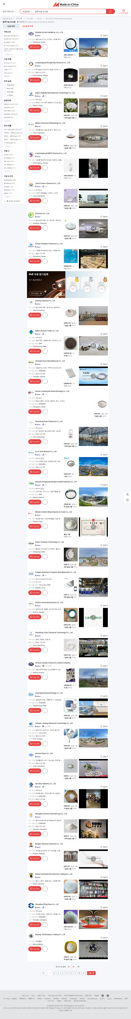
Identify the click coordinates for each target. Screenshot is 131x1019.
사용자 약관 (41, 995)
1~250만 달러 (10, 143)
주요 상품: (31, 39)
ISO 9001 (9, 107)
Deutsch (64, 998)
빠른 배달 (10, 92)
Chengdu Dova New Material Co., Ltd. (50, 361)
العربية (109, 998)
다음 (90, 973)
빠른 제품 (88, 995)
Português (73, 998)
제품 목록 (11, 26)
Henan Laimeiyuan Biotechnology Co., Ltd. (52, 391)
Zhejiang (9, 190)
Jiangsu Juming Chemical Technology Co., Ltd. (54, 723)
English (14, 998)
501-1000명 (9, 168)
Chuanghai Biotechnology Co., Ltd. (49, 693)
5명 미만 (9, 161)
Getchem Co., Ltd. (42, 213)
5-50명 (8, 155)
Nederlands (118, 998)
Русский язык (92, 998)
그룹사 (8, 69)
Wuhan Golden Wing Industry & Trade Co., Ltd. (53, 512)
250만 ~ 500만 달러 (12, 136)
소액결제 (10, 95)
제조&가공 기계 (11, 39)
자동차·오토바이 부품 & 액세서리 (13, 50)
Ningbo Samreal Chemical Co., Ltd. (49, 844)
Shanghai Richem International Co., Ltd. (51, 813)
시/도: (30, 42)
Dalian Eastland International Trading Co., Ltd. (54, 874)
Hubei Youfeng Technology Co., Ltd (49, 542)
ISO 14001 (9, 111)
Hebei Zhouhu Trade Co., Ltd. (47, 330)
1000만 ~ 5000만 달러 (13, 133)
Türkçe (59, 1001)
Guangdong (10, 180)
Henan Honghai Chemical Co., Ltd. (49, 243)
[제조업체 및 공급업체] (65, 4)
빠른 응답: (31, 72)
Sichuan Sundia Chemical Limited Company (52, 662)
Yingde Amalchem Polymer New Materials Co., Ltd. (55, 572)
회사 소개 (25, 995)
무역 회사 (10, 63)
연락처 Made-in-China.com (73, 995)
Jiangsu (9, 187)
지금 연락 (36, 47)
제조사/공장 (10, 66)
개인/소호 (8, 73)
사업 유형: (31, 100)
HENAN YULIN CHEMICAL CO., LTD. (49, 32)
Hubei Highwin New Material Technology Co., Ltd (55, 93)
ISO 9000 (8, 117)
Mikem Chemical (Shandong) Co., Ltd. (50, 123)
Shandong (9, 183)
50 (78, 967)
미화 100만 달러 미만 (13, 129)
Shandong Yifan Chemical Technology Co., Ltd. (54, 632)
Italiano (82, 998)
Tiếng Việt (67, 1001)
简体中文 (23, 998)
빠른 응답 (10, 88)
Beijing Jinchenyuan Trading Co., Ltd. (50, 934)
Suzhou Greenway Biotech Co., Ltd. (49, 602)
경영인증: (31, 588)
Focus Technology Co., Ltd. (68, 1006)
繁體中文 (31, 998)
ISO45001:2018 (11, 114)
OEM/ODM (10, 85)
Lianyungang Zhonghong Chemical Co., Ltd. (52, 62)
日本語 (39, 998)
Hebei (8, 193)
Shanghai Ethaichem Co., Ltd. (47, 904)
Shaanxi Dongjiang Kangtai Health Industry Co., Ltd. (56, 481)
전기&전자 (9, 42)
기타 (6, 76)
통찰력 (96, 995)
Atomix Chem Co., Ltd (44, 753)
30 (73, 967)
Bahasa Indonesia (80, 1001)
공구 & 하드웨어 (11, 45)
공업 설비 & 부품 (11, 36)
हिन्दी (126, 998)
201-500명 (9, 165)
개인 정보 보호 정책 (54, 995)
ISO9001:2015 (11, 104)
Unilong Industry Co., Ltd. (45, 300)
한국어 (102, 998)
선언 (33, 995)
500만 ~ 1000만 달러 (13, 139)
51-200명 (9, 158)
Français (48, 998)
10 (68, 967)
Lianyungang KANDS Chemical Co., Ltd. (51, 153)
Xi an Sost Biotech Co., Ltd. (46, 451)
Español (56, 998)
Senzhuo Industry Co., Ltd (45, 783)
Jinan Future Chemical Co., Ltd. (48, 183)
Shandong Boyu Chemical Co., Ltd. (49, 421)
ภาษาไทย (51, 1001)
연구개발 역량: (33, 343)
